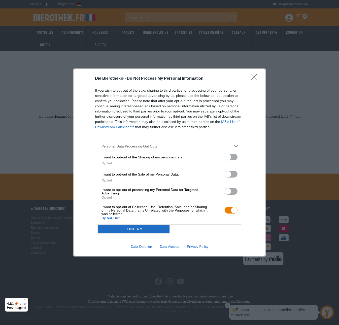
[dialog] (169, 162)
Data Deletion (141, 247)
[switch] (231, 157)
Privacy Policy (197, 247)
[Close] (255, 78)
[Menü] (25, 301)
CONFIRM (134, 229)
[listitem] (169, 146)
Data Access (169, 247)
